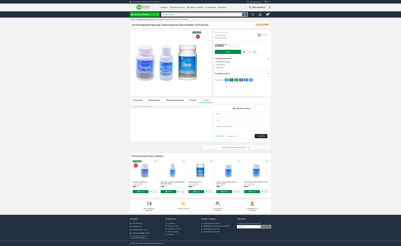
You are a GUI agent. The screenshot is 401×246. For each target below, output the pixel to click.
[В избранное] (249, 52)
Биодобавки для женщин (211, 229)
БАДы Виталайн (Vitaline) (211, 223)
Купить (228, 52)
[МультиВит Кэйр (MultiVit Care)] (256, 170)
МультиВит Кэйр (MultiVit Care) (256, 183)
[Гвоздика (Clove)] (200, 170)
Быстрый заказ (244, 52)
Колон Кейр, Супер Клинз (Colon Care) (226, 184)
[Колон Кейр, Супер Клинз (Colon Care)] (228, 170)
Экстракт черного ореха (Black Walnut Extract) (173, 184)
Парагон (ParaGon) (140, 183)
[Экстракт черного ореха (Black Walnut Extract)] (173, 170)
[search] (244, 14)
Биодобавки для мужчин (211, 231)
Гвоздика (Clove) (194, 183)
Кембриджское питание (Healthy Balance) (216, 226)
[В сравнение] (255, 52)
